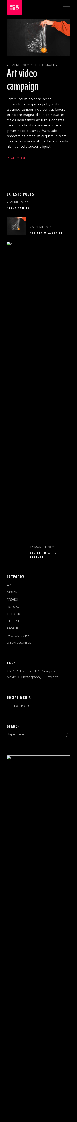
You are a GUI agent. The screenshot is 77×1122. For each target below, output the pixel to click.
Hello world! (18, 207)
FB (9, 706)
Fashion (13, 599)
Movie (11, 677)
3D (9, 671)
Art (10, 585)
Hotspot (14, 607)
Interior (13, 614)
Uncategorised (19, 642)
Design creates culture (43, 554)
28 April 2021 (18, 65)
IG (29, 706)
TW (16, 706)
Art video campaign (22, 79)
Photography (46, 65)
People (12, 628)
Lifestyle (14, 621)
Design (12, 592)
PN (23, 706)
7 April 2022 (17, 202)
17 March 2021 (42, 547)
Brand (31, 671)
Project (52, 677)
